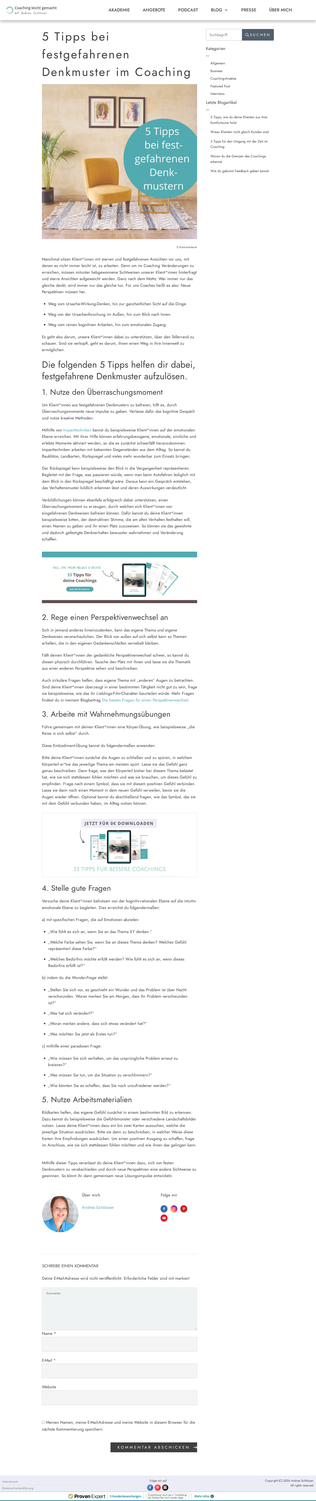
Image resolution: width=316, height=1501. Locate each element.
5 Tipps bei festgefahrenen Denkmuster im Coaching (117, 54)
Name (49, 1333)
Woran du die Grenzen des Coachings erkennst (238, 159)
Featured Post (220, 86)
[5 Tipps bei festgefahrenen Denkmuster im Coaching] (119, 161)
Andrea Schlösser (98, 1207)
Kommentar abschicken (154, 1447)
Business (216, 70)
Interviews (217, 93)
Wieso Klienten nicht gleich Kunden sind (239, 131)
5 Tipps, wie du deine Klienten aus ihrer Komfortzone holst (239, 120)
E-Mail (49, 1360)
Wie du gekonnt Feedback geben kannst (239, 170)
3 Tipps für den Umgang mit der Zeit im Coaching (239, 144)
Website (49, 1387)
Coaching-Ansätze (223, 78)
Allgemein (217, 63)
